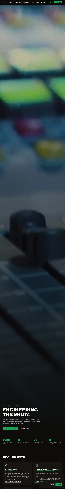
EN (50, 2)
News (37, 2)
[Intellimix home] (7, 2)
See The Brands (25, 428)
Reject (52, 484)
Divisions (18, 2)
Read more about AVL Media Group (13, 481)
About (32, 2)
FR (51, 2)
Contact (43, 2)
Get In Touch (58, 2)
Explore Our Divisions (10, 428)
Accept (59, 484)
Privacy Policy (43, 481)
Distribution (26, 2)
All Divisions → (58, 457)
